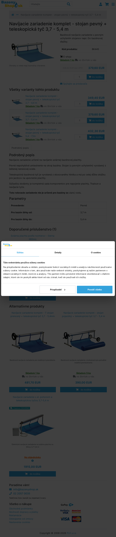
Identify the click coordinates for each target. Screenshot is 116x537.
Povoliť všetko (95, 289)
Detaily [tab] (58, 252)
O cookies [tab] (96, 252)
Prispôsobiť (56, 289)
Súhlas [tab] (20, 252)
